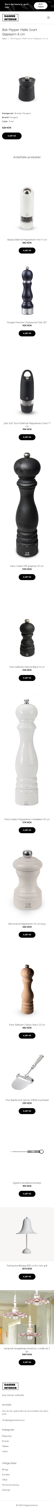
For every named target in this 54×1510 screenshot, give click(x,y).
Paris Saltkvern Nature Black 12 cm (27, 667)
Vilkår (4, 1479)
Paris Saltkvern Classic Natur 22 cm (27, 1024)
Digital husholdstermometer (27, 1183)
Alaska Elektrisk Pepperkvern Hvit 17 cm (27, 239)
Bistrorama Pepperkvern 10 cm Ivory (27, 923)
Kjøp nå (12, 136)
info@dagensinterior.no (13, 1420)
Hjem (4, 38)
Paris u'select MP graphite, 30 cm (27, 566)
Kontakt (6, 1474)
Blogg (5, 1469)
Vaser (5, 1451)
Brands (18, 113)
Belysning (6, 1436)
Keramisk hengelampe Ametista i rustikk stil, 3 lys (27, 1350)
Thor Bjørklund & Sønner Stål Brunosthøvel (27, 1100)
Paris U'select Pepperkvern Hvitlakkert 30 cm (27, 819)
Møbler (5, 1446)
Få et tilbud (41, 5)
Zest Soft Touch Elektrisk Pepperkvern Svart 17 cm (27, 425)
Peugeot (26, 113)
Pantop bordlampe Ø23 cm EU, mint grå (27, 1265)
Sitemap (6, 1490)
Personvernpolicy (10, 1484)
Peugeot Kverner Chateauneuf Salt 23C (27, 322)
